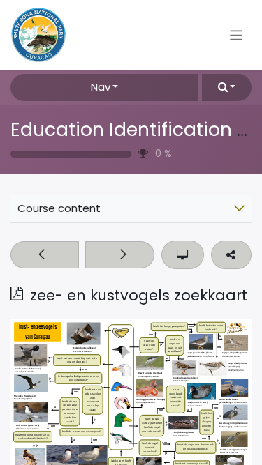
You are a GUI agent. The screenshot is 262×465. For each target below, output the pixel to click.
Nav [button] (100, 86)
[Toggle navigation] (236, 34)
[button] (227, 87)
